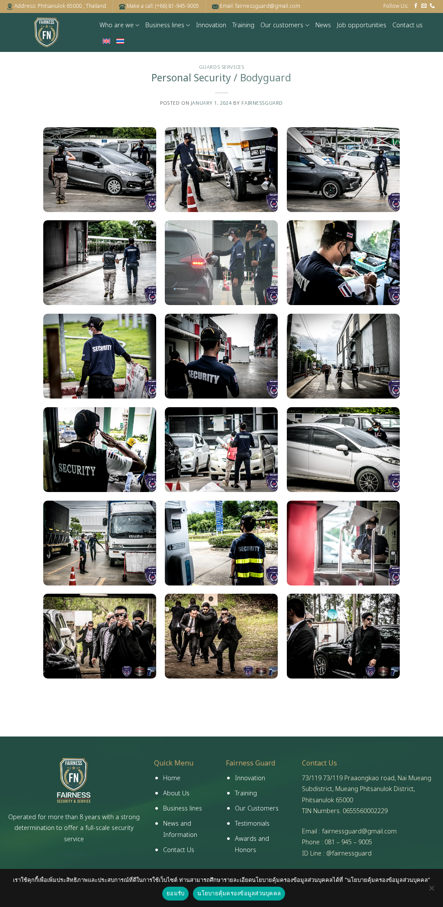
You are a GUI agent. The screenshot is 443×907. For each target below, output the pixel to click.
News (323, 25)
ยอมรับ (175, 893)
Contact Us (178, 850)
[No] (431, 890)
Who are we (117, 25)
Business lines (164, 25)
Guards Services (221, 67)
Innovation (211, 25)
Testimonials (252, 823)
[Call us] (432, 6)
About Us (176, 793)
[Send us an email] (424, 6)
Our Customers (257, 808)
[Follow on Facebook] (415, 6)
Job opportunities (361, 25)
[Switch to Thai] (120, 41)
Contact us (407, 25)
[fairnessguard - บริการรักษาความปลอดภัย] (46, 32)
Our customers (281, 25)
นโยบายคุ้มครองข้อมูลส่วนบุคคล (239, 893)
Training (243, 25)
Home (171, 778)
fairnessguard (261, 103)
